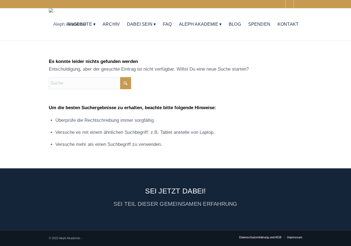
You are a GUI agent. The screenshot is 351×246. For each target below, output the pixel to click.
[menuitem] (81, 24)
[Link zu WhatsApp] (298, 4)
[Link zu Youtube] (281, 4)
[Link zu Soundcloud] (290, 4)
